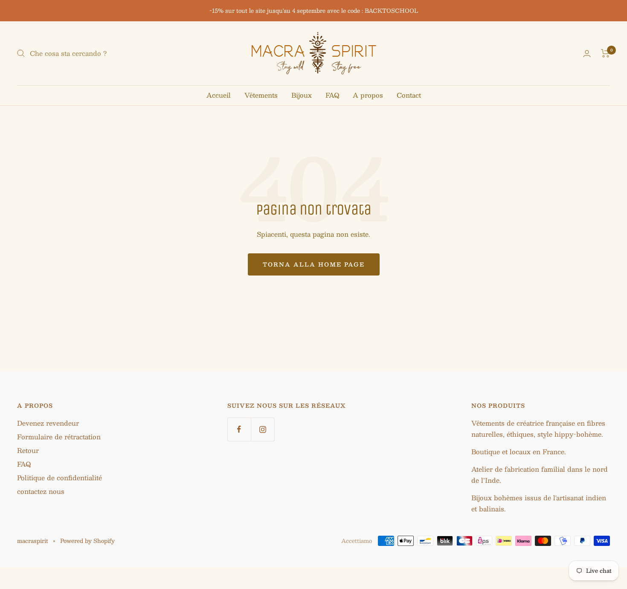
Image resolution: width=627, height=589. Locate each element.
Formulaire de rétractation (59, 436)
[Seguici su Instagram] (262, 429)
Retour (28, 450)
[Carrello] (605, 53)
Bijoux (301, 95)
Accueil (218, 95)
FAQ (332, 95)
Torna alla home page (314, 264)
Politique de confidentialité (59, 477)
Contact (409, 95)
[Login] (587, 53)
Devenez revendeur (48, 423)
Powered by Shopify (87, 541)
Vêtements (261, 95)
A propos (368, 95)
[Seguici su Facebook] (239, 429)
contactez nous (40, 491)
